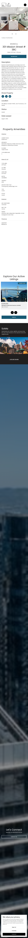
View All (14, 317)
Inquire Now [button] (14, 56)
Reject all (14, 927)
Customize (14, 930)
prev (12, 33)
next (15, 33)
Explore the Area (14, 359)
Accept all (14, 934)
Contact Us (14, 836)
